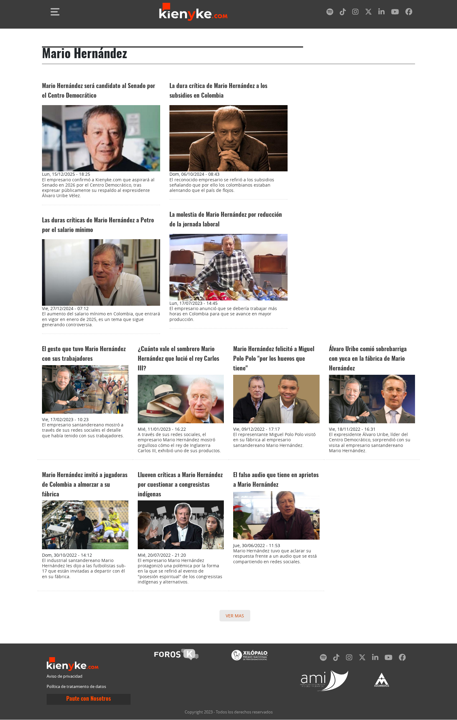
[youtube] (395, 13)
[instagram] (355, 13)
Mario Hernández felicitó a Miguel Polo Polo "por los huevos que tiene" (273, 359)
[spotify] (329, 13)
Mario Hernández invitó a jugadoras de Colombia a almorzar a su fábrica (84, 485)
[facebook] (408, 13)
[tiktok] (343, 13)
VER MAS (235, 616)
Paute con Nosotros (88, 699)
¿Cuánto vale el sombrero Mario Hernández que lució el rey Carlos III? (178, 359)
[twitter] (368, 13)
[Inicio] (193, 12)
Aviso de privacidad (64, 676)
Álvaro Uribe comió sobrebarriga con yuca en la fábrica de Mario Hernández (368, 359)
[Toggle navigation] (55, 12)
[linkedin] (381, 13)
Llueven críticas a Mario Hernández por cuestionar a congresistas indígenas (180, 485)
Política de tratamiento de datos (76, 686)
